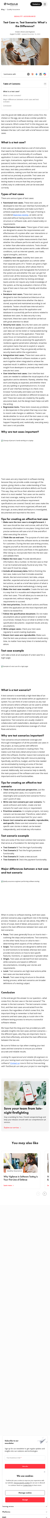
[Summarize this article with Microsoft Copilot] (44, 74)
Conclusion (7, 106)
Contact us (36, 4)
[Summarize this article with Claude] (32, 74)
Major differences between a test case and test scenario (21, 100)
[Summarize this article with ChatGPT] (28, 74)
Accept (25, 1499)
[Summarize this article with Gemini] (36, 74)
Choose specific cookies (22, 1483)
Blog (3, 9)
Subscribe (25, 1466)
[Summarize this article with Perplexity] (40, 74)
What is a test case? (11, 91)
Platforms (6, 1512)
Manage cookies (25, 1493)
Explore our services (11, 1128)
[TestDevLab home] (10, 4)
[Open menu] (44, 4)
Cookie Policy (27, 1485)
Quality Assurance (13, 9)
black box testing (20, 215)
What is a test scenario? (12, 95)
